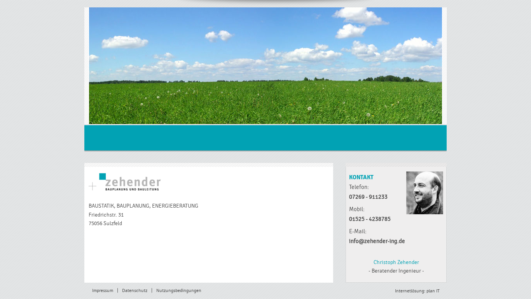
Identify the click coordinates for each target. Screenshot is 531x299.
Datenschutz (134, 290)
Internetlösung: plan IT (417, 291)
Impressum (102, 290)
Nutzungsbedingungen (178, 290)
